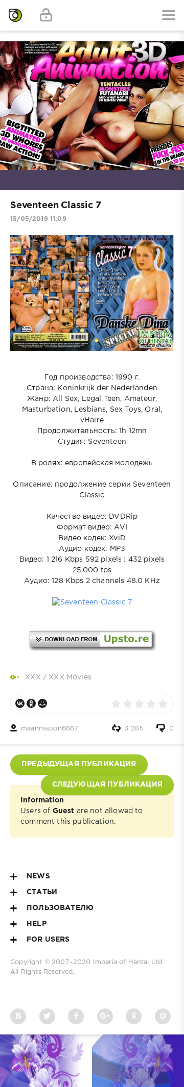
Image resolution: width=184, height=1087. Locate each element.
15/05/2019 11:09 (38, 219)
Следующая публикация (107, 784)
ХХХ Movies (70, 677)
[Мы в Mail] (163, 1016)
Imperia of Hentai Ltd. (128, 962)
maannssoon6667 (49, 728)
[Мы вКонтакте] (18, 1016)
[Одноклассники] (31, 703)
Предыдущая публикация (78, 764)
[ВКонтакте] (20, 703)
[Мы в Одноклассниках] (134, 1016)
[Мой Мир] (42, 703)
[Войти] (46, 15)
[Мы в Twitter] (47, 1016)
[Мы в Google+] (105, 1016)
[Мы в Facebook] (76, 1016)
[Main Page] (15, 15)
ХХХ (33, 677)
